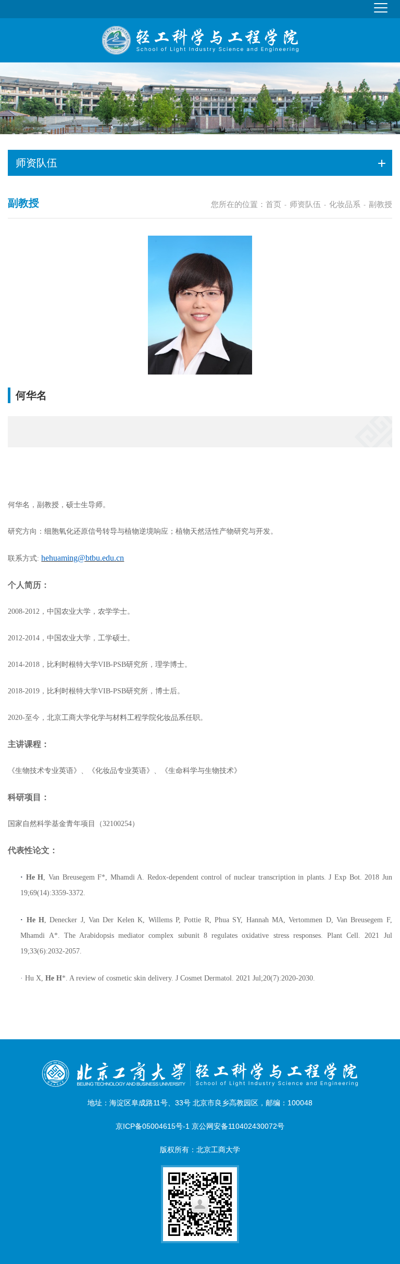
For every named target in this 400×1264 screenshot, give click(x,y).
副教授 (380, 204)
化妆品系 (344, 204)
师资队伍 (305, 204)
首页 (273, 204)
